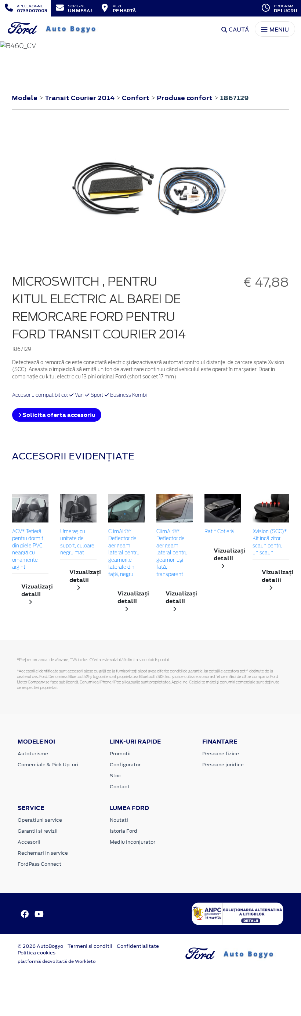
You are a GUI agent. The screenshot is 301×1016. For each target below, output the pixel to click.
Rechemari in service (43, 853)
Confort (136, 97)
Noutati (119, 820)
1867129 (234, 97)
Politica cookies (36, 952)
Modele (24, 97)
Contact (120, 786)
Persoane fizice (220, 753)
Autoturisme (33, 753)
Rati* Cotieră (219, 531)
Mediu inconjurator (132, 842)
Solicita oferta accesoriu (58, 415)
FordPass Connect (39, 864)
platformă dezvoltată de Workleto (57, 961)
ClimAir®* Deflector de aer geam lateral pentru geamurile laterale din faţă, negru (123, 553)
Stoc (115, 775)
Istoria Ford (123, 831)
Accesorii (29, 842)
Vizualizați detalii (34, 590)
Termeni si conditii (90, 946)
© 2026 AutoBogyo (40, 946)
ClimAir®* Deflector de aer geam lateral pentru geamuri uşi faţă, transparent (172, 553)
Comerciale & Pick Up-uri (48, 764)
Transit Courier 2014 (80, 97)
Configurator (125, 764)
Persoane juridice (223, 764)
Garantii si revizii (38, 831)
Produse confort (185, 97)
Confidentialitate (138, 946)
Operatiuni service (40, 820)
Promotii (120, 753)
